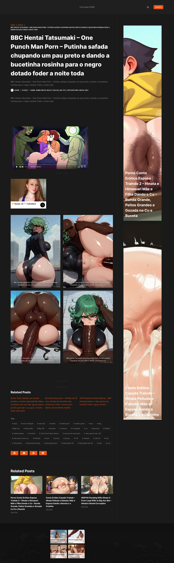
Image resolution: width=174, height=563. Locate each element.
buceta (52, 428)
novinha (31, 433)
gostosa (95, 428)
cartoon (63, 428)
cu (85, 428)
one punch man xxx (20, 438)
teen (99, 443)
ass (91, 424)
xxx (108, 443)
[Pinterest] (33, 453)
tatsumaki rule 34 (85, 443)
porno (56, 438)
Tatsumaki (17, 443)
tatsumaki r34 (67, 443)
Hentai (81, 90)
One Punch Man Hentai (49, 433)
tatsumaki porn (50, 443)
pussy (66, 438)
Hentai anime (18, 433)
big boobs (28, 428)
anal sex (41, 424)
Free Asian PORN (87, 7)
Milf (86, 90)
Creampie (75, 428)
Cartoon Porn (72, 90)
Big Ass (56, 90)
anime (52, 424)
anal (14, 424)
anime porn (64, 424)
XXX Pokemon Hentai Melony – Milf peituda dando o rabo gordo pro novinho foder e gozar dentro (95, 401)
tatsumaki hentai (33, 443)
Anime (32, 90)
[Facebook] (14, 453)
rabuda (85, 438)
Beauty (50, 90)
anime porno (79, 424)
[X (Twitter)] (24, 453)
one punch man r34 (92, 433)
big (99, 424)
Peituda (36, 438)
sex (106, 438)
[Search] (148, 7)
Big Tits (63, 90)
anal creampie (27, 424)
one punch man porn (71, 433)
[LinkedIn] (43, 453)
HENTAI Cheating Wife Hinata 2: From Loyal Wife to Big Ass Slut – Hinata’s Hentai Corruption (96, 500)
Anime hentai (41, 90)
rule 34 (96, 438)
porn (46, 438)
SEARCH (158, 7)
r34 (76, 438)
